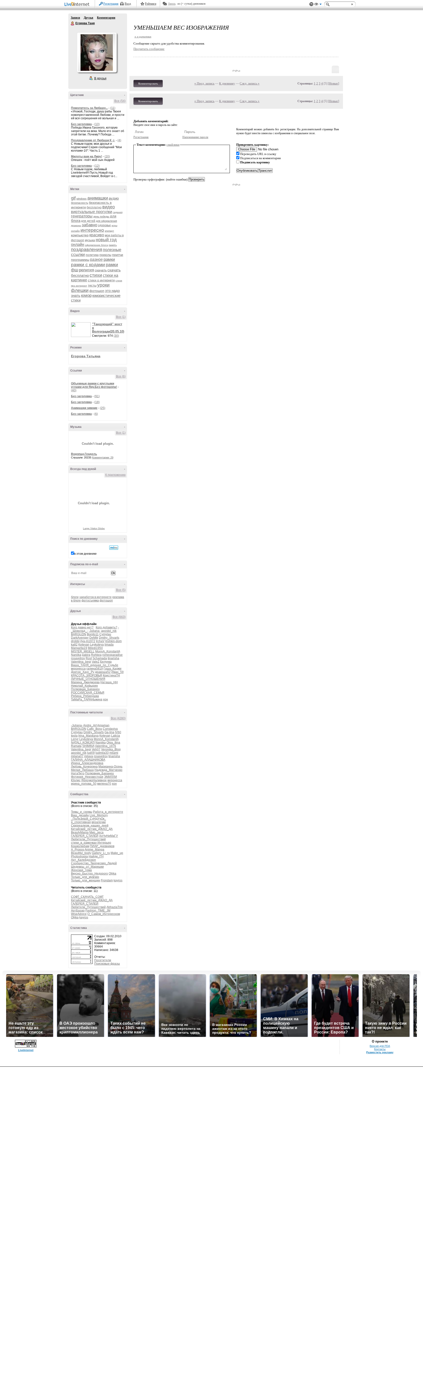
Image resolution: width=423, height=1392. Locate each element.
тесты (92, 285)
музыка (90, 240)
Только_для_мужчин (85, 877)
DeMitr (93, 637)
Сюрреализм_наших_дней (89, 825)
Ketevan (83, 644)
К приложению (115, 475)
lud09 (91, 753)
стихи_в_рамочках (84, 842)
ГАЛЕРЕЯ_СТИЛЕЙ (84, 836)
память (113, 245)
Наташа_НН (109, 682)
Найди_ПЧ (96, 856)
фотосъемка (90, 600)
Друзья (88, 17)
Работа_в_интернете (108, 812)
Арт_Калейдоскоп (83, 860)
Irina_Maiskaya (88, 735)
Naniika (76, 655)
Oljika (112, 873)
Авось (172, 3)
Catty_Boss (94, 729)
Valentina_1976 (105, 746)
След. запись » (249, 83)
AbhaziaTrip (114, 907)
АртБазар (78, 910)
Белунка (106, 661)
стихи (96, 275)
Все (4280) (118, 718)
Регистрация (110, 3)
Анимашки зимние (84, 408)
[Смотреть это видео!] (81, 329)
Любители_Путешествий (88, 839)
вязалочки (99, 822)
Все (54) (120, 101)
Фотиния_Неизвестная (87, 777)
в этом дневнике (85, 553)
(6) (96, 414)
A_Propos (77, 849)
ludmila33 (102, 753)
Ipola (74, 735)
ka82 (74, 644)
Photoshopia (79, 856)
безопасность (79, 202)
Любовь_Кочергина (84, 766)
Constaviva (110, 729)
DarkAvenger (80, 637)
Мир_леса (96, 832)
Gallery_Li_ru (101, 853)
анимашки (97, 198)
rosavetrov (78, 658)
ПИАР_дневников (102, 846)
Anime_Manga (94, 849)
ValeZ (95, 661)
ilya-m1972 (87, 641)
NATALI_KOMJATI (83, 742)
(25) (102, 408)
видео (108, 206)
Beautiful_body (81, 853)
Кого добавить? (106, 627)
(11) (112, 108)
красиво (96, 235)
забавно (89, 225)
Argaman (103, 725)
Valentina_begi (81, 661)
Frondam (107, 880)
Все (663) (119, 617)
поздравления (86, 249)
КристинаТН (111, 675)
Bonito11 (93, 634)
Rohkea (96, 655)
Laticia (115, 735)
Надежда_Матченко (108, 770)
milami (113, 753)
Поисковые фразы (107, 963)
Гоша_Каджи (112, 668)
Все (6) (121, 376)
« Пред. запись (204, 83)
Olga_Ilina (113, 742)
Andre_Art (90, 725)
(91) (97, 396)
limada (109, 644)
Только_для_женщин (85, 880)
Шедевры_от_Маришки (87, 866)
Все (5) (121, 590)
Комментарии (106, 17)
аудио (114, 198)
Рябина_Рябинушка (85, 696)
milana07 (77, 756)
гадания (117, 212)
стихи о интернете (101, 280)
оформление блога (96, 245)
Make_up (117, 853)
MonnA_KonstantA (107, 651)
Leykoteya (97, 644)
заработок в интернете (95, 597)
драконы (76, 225)
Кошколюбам (80, 846)
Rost (89, 658)
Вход (128, 3)
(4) (119, 140)
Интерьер (104, 842)
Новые (333, 83)
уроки (103, 285)
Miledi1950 (95, 648)
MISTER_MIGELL (82, 651)
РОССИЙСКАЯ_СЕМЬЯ (87, 692)
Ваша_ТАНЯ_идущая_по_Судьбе (94, 665)
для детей (88, 221)
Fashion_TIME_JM (97, 910)
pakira (86, 655)
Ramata (76, 746)
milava (88, 756)
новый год (106, 239)
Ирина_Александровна (87, 763)
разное (96, 259)
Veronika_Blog (111, 749)
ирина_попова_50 (83, 783)
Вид (318, 5)
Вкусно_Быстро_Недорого (89, 873)
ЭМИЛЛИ (110, 777)
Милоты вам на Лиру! (86, 156)
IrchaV (100, 641)
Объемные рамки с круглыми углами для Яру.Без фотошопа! (94, 385)
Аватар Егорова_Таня (96, 52)
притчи (117, 255)
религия (86, 270)
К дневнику (227, 83)
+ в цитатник (142, 36)
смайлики (172, 144)
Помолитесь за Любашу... (89, 108)
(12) (97, 166)
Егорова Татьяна (85, 356)
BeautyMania (80, 832)
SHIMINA (88, 746)
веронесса (78, 668)
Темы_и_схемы (81, 812)
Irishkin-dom (113, 641)
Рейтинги (150, 3)
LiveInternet (78, 4)
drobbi (75, 641)
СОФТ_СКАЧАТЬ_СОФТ (87, 897)
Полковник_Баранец (85, 689)
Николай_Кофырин (84, 685)
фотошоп (96, 291)
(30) (116, 335)
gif (73, 198)
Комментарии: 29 (102, 457)
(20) (107, 156)
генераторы (82, 216)
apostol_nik (109, 631)
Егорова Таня (73, 23)
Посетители (102, 960)
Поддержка (311, 4)
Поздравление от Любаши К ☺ (93, 140)
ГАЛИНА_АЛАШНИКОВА (88, 759)
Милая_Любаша (82, 770)
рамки (109, 259)
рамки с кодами (88, 264)
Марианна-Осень (110, 766)
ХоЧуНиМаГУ (108, 836)
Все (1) (121, 317)
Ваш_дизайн (80, 815)
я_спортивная (81, 822)
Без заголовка (81, 124)
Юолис (76, 780)
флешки (80, 290)
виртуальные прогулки (91, 212)
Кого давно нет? (82, 627)
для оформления (106, 220)
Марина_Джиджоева (85, 682)
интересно (92, 230)
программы (80, 260)
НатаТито (77, 773)
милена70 (104, 783)
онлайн (77, 244)
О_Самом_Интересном (103, 914)
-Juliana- (94, 631)
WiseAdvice (79, 914)
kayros (118, 880)
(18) (97, 402)
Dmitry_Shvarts (109, 637)
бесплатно (94, 207)
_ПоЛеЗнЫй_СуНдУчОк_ (88, 818)
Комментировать (148, 83)
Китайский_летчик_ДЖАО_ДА (92, 829)
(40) (73, 390)
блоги (75, 597)
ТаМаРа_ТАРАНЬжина (86, 699)
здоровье (104, 225)
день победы (101, 216)
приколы (105, 255)
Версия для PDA (380, 1045)
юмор (86, 295)
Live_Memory (99, 815)
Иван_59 (117, 672)
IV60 (118, 732)
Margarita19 (79, 648)
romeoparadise (112, 655)
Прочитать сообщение (148, 49)
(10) (97, 124)
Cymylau (105, 634)
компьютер (80, 235)
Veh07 (96, 749)
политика (92, 255)
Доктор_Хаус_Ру (82, 672)
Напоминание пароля (195, 137)
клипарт (109, 230)
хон (105, 699)
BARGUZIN (78, 634)
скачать (101, 270)
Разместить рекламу (379, 1052)
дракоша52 (103, 672)
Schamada (100, 658)
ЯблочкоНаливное (94, 780)
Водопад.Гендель (84, 454)
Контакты (380, 1049)
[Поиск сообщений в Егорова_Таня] (113, 547)
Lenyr (75, 739)
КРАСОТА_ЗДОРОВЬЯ (86, 675)
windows (81, 198)
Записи (75, 17)
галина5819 (94, 668)
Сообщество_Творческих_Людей (94, 863)
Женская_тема (81, 870)
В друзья (100, 78)
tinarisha (113, 658)
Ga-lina (109, 732)
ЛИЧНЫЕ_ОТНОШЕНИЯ (88, 679)
